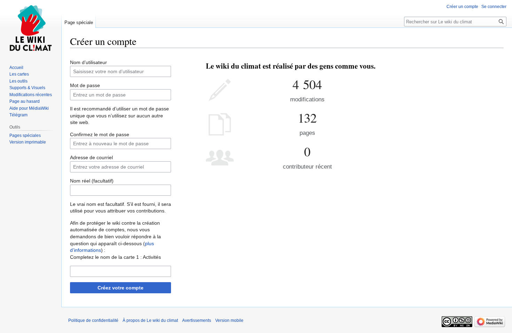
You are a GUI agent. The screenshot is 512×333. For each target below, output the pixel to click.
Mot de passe (85, 85)
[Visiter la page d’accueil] (31, 28)
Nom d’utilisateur (88, 62)
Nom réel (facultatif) (92, 181)
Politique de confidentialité (93, 320)
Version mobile (229, 320)
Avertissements (196, 320)
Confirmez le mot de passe (99, 134)
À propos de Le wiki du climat (150, 320)
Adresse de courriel (91, 157)
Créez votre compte (120, 288)
